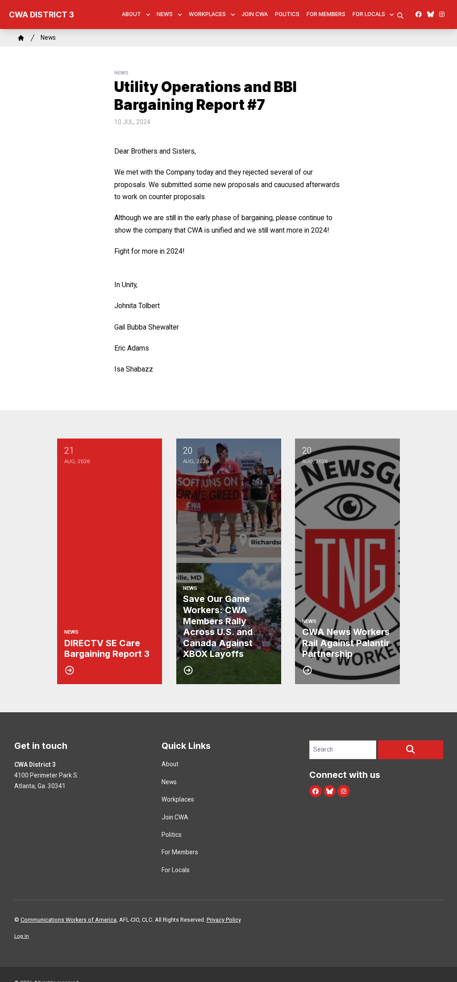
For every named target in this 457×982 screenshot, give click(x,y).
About (131, 14)
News (165, 14)
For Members (326, 14)
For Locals (369, 14)
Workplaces (207, 14)
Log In (21, 936)
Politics (287, 14)
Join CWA (254, 14)
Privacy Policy (224, 919)
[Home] (21, 38)
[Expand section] (148, 14)
